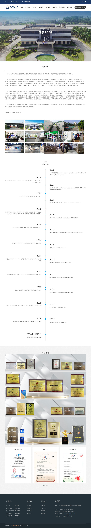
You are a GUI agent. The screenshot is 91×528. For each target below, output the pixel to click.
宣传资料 (43, 511)
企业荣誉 (29, 511)
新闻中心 (55, 7)
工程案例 (41, 7)
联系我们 (69, 7)
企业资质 (29, 513)
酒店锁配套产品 (10, 511)
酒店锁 (8, 505)
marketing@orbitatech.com (69, 514)
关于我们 (27, 7)
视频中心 (43, 508)
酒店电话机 (17, 508)
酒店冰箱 (17, 505)
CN (83, 1)
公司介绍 (29, 505)
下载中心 (43, 505)
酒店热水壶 (17, 511)
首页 (22, 7)
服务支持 (48, 7)
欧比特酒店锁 (16, 525)
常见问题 (43, 513)
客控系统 (17, 516)
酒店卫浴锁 (9, 508)
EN (85, 1)
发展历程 (29, 508)
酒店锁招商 (62, 7)
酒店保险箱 (9, 516)
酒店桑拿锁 (9, 513)
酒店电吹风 (17, 513)
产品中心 (34, 7)
